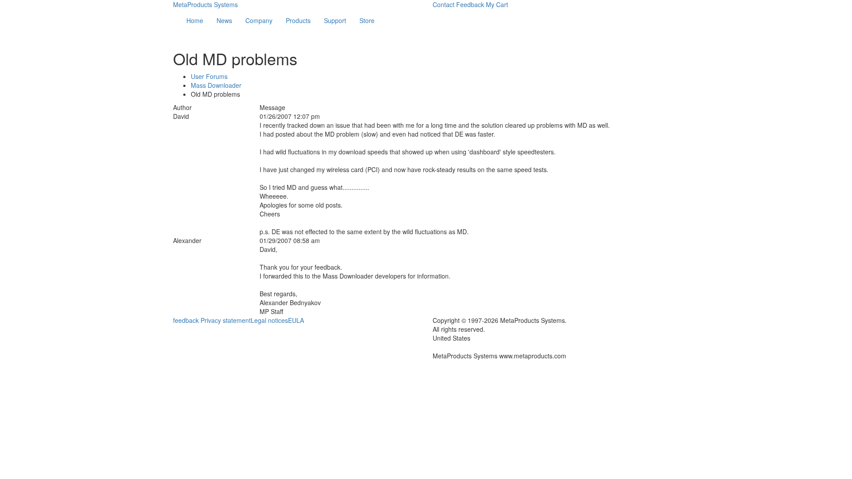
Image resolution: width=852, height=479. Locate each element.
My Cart (497, 4)
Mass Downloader (216, 85)
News (224, 20)
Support (335, 20)
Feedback (470, 4)
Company (258, 20)
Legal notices (269, 320)
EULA (296, 320)
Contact (443, 4)
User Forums (209, 76)
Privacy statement (226, 320)
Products (298, 20)
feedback (186, 320)
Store (367, 20)
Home (194, 20)
